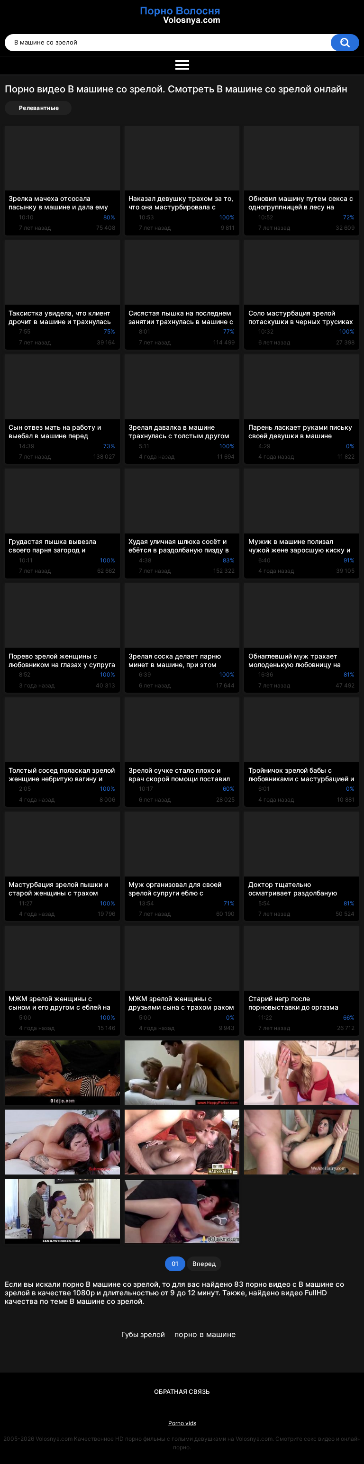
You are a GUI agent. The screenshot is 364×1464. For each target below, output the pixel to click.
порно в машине (205, 1334)
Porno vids (182, 1423)
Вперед (204, 1263)
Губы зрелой (143, 1334)
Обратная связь (182, 1391)
